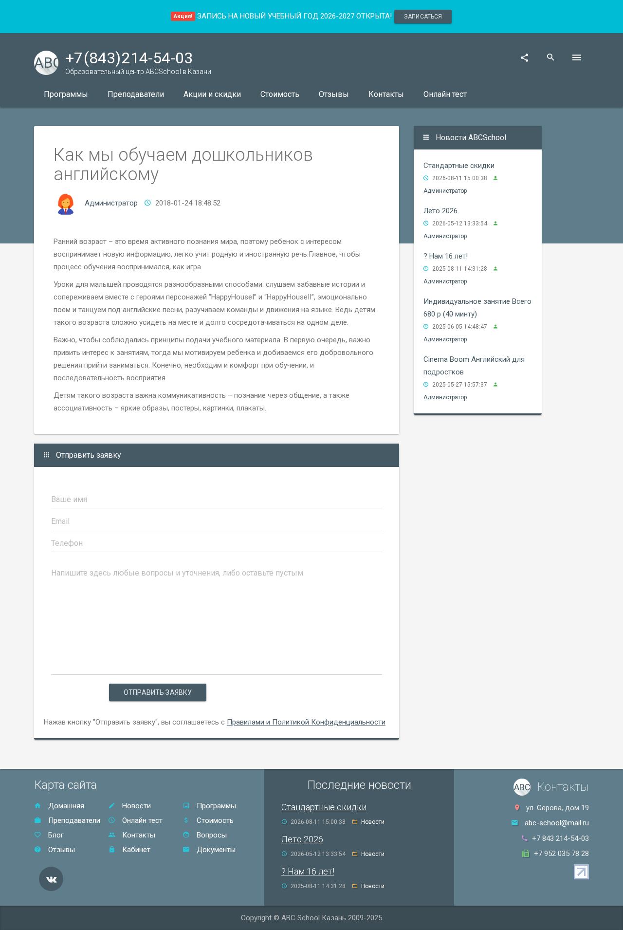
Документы (215, 849)
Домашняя (65, 805)
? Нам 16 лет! (445, 256)
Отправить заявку (158, 692)
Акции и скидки (212, 94)
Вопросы (211, 835)
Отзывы (334, 94)
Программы (66, 94)
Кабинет (135, 849)
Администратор (111, 203)
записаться (423, 16)
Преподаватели (136, 94)
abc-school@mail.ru (557, 822)
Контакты (386, 94)
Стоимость (279, 94)
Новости (135, 805)
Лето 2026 (440, 210)
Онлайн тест (445, 94)
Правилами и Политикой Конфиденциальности (306, 722)
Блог (55, 835)
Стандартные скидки (459, 165)
